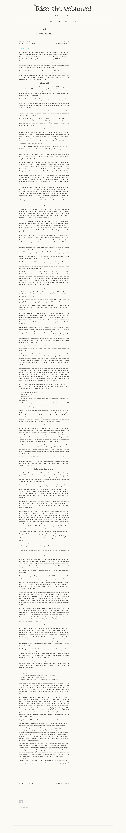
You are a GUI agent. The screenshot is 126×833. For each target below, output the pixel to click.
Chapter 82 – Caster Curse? (27, 43)
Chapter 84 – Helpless (62, 43)
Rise (51, 21)
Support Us (66, 21)
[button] (24, 49)
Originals (57, 21)
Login (67, 797)
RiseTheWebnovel (55, 773)
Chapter (36, 773)
